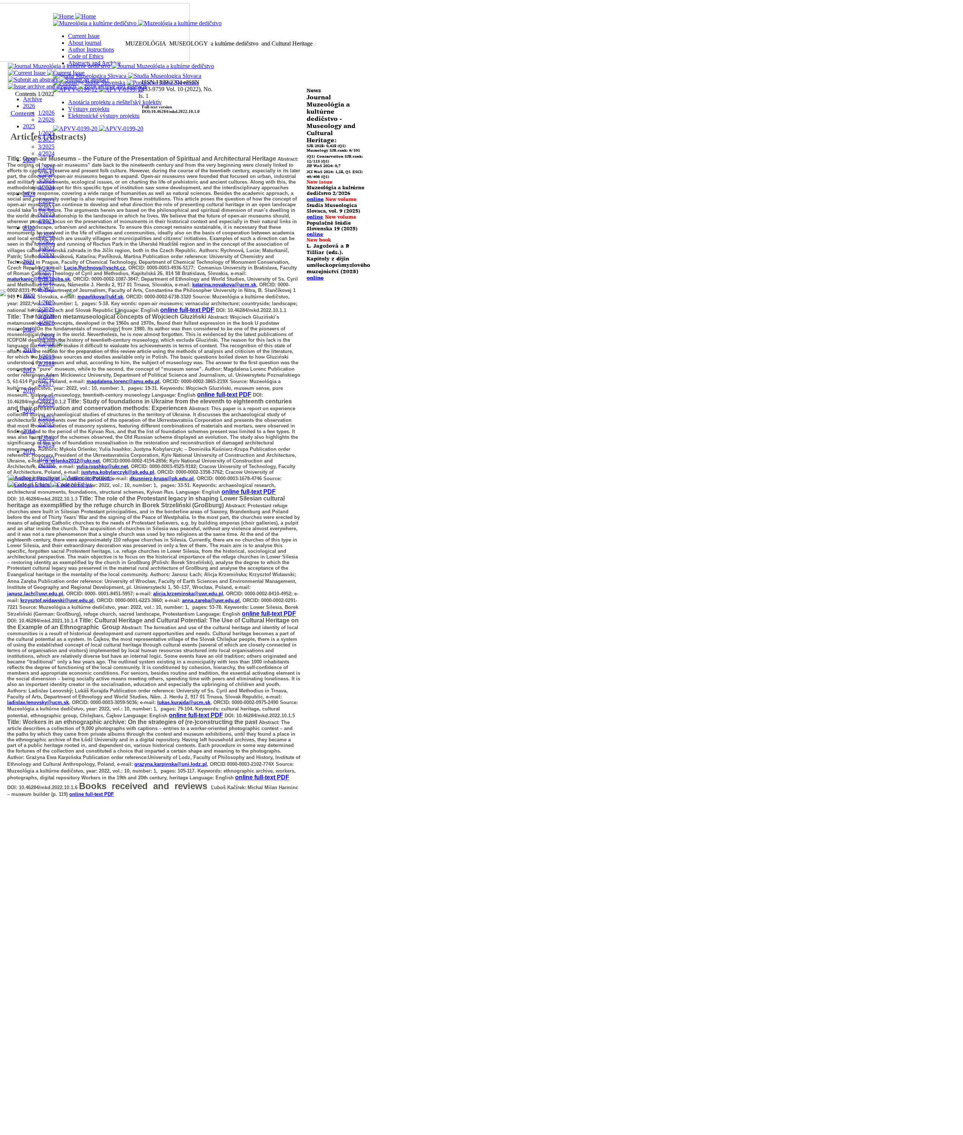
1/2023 (46, 201)
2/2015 (46, 424)
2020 (29, 295)
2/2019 (46, 343)
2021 (29, 262)
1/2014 (46, 438)
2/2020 (46, 309)
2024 (29, 160)
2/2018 (46, 363)
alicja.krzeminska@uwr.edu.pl (188, 593)
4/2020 (46, 323)
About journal (84, 43)
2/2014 (46, 444)
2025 (29, 126)
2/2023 (46, 207)
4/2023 (46, 221)
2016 (29, 390)
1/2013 (46, 458)
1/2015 (46, 417)
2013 (29, 451)
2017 (29, 370)
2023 (29, 194)
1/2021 (46, 268)
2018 (29, 350)
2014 (29, 431)
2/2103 (46, 465)
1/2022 (46, 234)
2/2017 (46, 383)
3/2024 (46, 180)
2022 (29, 228)
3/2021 (46, 282)
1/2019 (46, 336)
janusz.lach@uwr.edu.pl (35, 593)
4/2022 (46, 255)
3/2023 (46, 214)
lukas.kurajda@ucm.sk (183, 702)
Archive (32, 99)
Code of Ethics (85, 56)
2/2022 (46, 241)
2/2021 (46, 275)
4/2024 (46, 153)
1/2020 (46, 302)
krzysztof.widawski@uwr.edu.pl (57, 600)
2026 (29, 106)
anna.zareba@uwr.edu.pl (211, 600)
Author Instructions (91, 49)
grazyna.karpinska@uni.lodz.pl (170, 764)
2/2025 (46, 140)
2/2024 (46, 173)
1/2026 (46, 113)
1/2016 (46, 397)
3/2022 (46, 248)
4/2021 (46, 289)
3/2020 (46, 316)
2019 (29, 329)
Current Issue (84, 36)
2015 (29, 411)
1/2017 (46, 377)
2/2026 (46, 119)
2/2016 (46, 404)
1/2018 (46, 356)
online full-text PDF (249, 491)
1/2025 (46, 133)
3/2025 (46, 146)
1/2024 (46, 167)
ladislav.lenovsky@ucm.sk (38, 702)
